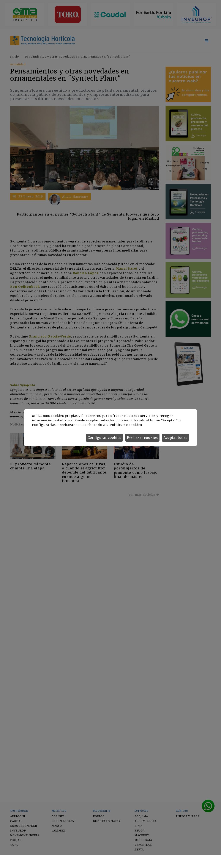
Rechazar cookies (142, 437)
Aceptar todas (175, 437)
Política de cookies (126, 425)
